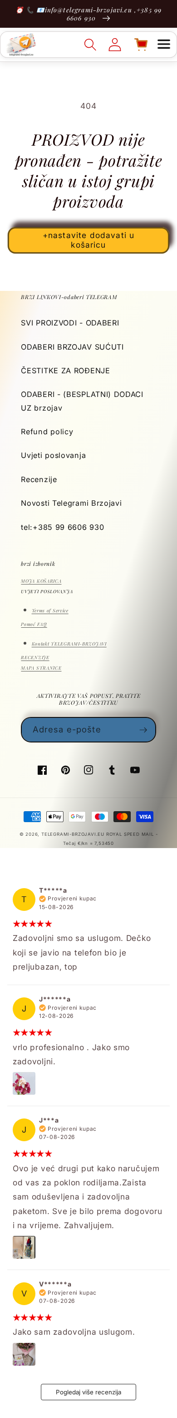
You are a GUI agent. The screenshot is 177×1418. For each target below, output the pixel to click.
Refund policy (47, 431)
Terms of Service (50, 610)
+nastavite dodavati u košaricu (88, 239)
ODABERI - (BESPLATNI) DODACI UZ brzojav (82, 401)
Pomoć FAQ (34, 624)
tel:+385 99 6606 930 (62, 527)
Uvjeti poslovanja (53, 455)
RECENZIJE (35, 657)
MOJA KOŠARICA (41, 581)
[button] (163, 44)
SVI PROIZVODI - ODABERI (70, 322)
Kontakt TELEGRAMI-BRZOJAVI (69, 643)
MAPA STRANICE (41, 668)
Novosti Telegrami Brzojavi (71, 503)
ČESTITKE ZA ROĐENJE (65, 370)
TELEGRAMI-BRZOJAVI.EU (73, 834)
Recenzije (39, 479)
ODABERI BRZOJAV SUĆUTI (72, 346)
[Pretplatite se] (143, 729)
